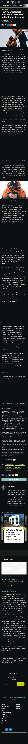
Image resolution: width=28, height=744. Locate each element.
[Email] (14, 25)
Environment (4, 9)
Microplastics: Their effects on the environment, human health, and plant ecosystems (13, 421)
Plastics (8, 467)
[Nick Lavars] (3, 487)
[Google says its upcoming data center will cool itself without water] (14, 520)
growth (9, 334)
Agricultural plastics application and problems (12, 428)
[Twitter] (5, 25)
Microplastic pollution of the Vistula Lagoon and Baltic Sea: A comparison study (13, 450)
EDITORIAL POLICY (6, 712)
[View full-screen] (26, 30)
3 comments (15, 479)
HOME (20, 5)
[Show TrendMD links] (25, 459)
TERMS (3, 716)
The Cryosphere (5, 378)
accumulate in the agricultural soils (14, 119)
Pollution (8, 470)
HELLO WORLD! (5, 706)
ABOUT (3, 710)
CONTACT (3, 721)
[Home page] (14, 2)
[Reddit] (11, 25)
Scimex (23, 403)
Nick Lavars (11, 486)
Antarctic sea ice (14, 276)
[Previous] (3, 528)
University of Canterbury (14, 403)
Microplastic (20, 464)
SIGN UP (15, 5)
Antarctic (17, 467)
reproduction (15, 334)
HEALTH (9, 5)
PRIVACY (3, 718)
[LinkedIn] (8, 25)
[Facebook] (2, 25)
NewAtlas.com (19, 708)
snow (24, 117)
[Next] (24, 528)
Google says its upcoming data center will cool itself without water (14, 530)
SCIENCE (3, 5)
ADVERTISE (4, 714)
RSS (2, 723)
